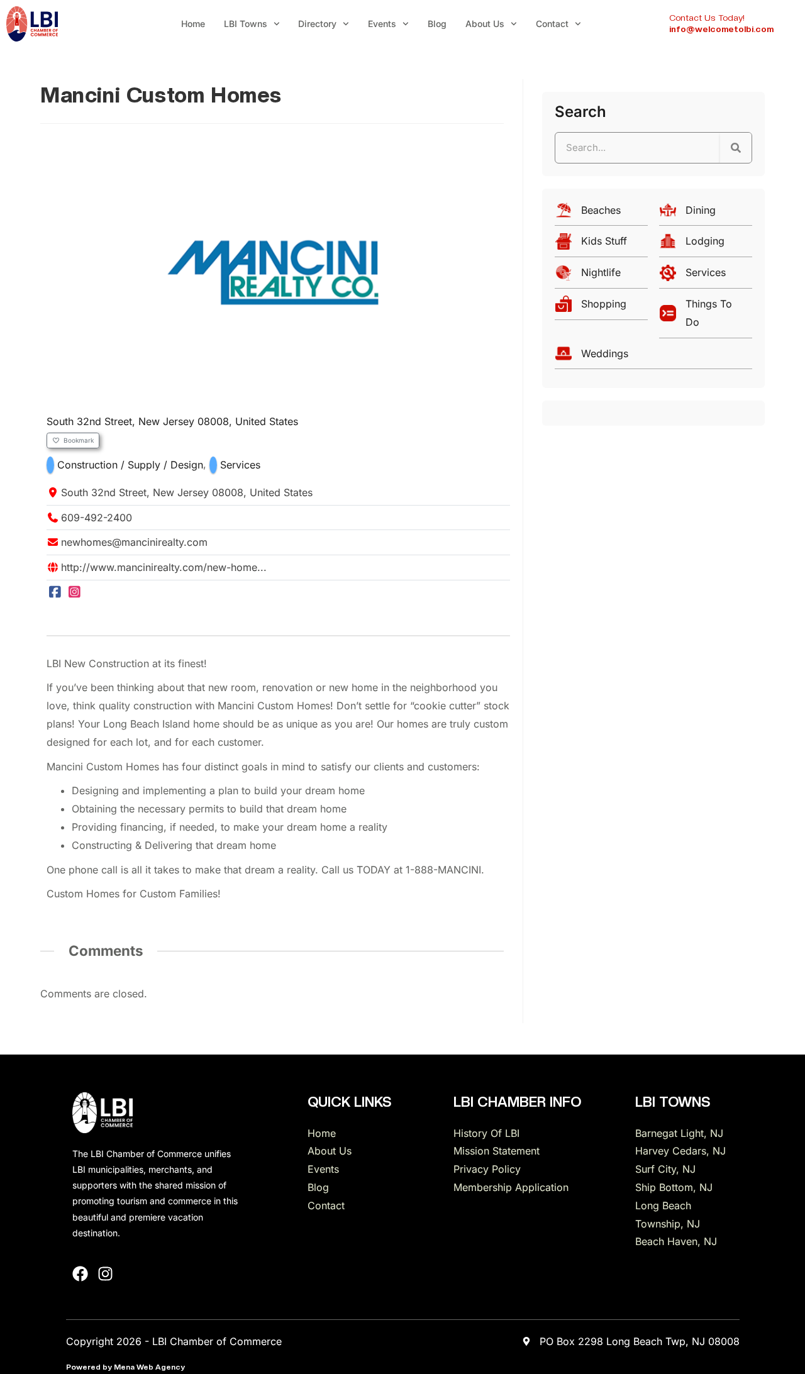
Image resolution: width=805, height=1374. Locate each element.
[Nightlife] (601, 275)
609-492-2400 (96, 517)
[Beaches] (601, 213)
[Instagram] (75, 592)
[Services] (705, 275)
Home (193, 23)
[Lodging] (705, 244)
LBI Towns (245, 23)
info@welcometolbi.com (721, 29)
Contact (552, 23)
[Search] (736, 148)
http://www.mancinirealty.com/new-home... (164, 567)
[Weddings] (653, 357)
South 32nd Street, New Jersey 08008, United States (172, 421)
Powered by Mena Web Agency (125, 1367)
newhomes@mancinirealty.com (134, 542)
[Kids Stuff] (601, 244)
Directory (317, 23)
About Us (484, 23)
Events (382, 23)
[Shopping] (601, 307)
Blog (437, 23)
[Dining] (705, 213)
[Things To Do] (705, 316)
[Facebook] (55, 592)
